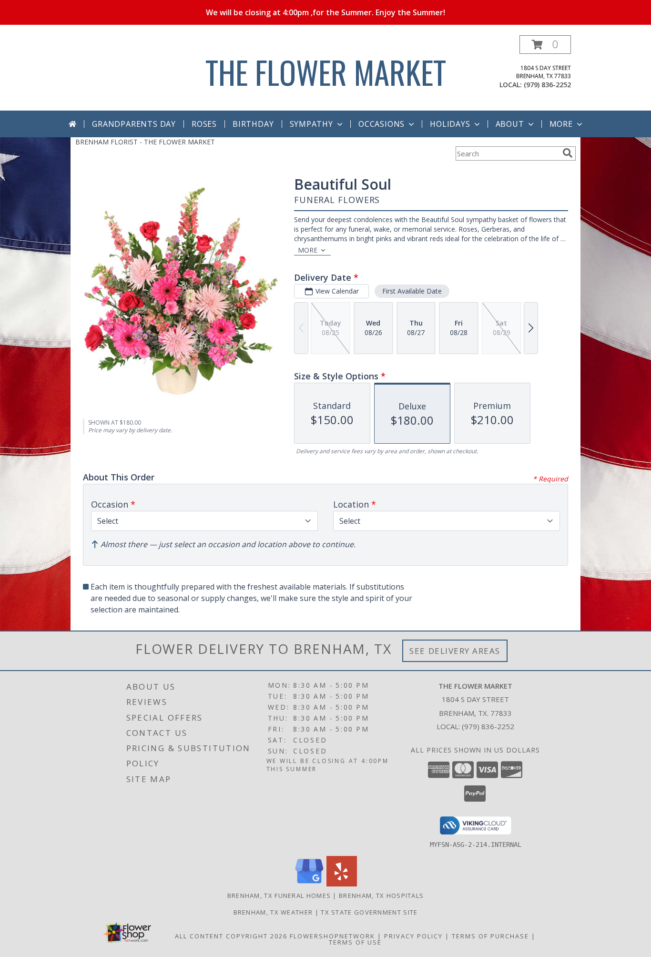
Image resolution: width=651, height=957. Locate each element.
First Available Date (412, 290)
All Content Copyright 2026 (231, 936)
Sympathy (311, 124)
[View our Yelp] (341, 883)
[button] (545, 44)
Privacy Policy (413, 936)
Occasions (381, 124)
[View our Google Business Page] (309, 883)
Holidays (450, 124)
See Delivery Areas (454, 650)
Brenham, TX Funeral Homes (279, 895)
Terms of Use (355, 942)
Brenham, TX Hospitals (381, 895)
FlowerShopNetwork (332, 936)
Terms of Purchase (490, 936)
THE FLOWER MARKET (325, 72)
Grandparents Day (134, 124)
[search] (567, 153)
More (561, 124)
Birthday (253, 124)
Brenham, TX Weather (273, 912)
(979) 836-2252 (547, 84)
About (510, 124)
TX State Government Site (369, 912)
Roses (204, 124)
